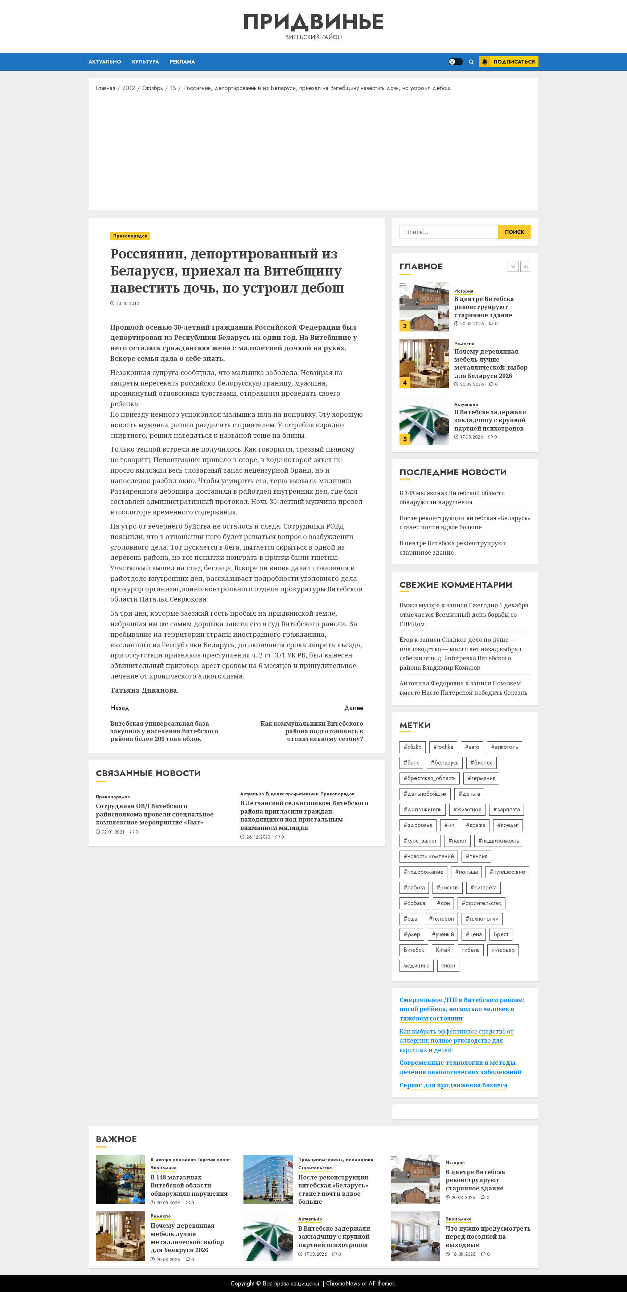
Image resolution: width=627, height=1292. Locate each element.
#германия (481, 778)
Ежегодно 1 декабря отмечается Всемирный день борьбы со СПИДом (463, 614)
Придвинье (313, 21)
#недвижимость (498, 840)
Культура (145, 61)
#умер (411, 934)
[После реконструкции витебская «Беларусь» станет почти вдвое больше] (268, 1179)
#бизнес (481, 762)
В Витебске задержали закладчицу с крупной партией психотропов (490, 420)
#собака (414, 903)
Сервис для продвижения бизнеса (453, 1085)
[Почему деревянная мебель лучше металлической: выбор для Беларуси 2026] (424, 363)
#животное (467, 809)
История (463, 291)
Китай (443, 950)
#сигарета (483, 887)
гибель (471, 950)
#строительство (481, 903)
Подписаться (514, 61)
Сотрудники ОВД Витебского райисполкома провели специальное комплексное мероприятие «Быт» (155, 814)
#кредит (508, 825)
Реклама (182, 61)
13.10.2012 (127, 304)
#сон (443, 903)
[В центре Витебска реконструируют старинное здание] (424, 306)
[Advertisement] (313, 150)
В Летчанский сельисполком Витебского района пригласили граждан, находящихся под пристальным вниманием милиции (304, 815)
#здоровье (418, 825)
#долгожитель (422, 809)
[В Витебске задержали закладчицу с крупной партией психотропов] (424, 420)
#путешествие (507, 872)
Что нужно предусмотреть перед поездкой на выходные (488, 1236)
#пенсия (476, 856)
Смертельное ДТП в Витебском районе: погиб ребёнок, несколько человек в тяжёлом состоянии (461, 1009)
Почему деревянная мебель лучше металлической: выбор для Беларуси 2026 (491, 363)
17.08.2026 (471, 437)
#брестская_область (429, 778)
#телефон (441, 918)
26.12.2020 (258, 837)
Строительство (315, 1168)
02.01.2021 (113, 832)
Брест (500, 934)
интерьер (503, 950)
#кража (475, 825)
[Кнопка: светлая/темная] (455, 61)
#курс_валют (420, 840)
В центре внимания (173, 1160)
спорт (448, 965)
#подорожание (423, 872)
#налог (457, 840)
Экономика (164, 1168)
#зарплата (506, 809)
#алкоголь (504, 747)
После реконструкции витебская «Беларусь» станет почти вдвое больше (464, 522)
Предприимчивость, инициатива (335, 1160)
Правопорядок (130, 236)
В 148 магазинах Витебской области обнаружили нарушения (189, 1185)
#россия (448, 887)
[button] (471, 62)
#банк (411, 762)
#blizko (412, 747)
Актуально (105, 61)
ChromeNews (343, 1283)
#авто (472, 747)
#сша (410, 918)
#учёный (443, 934)
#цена (474, 934)
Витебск (413, 950)
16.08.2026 (464, 1255)
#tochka (443, 747)
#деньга (469, 794)
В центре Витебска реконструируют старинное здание (484, 307)
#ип (449, 825)
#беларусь (445, 762)
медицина (416, 965)
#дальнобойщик (425, 794)
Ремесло (464, 344)
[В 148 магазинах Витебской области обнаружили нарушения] (120, 1179)
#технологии (482, 918)
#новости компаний (428, 856)
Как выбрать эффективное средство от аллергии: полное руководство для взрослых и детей (456, 1040)
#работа (414, 887)
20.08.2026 (472, 324)
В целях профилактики (292, 794)
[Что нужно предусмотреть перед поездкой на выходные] (415, 1236)
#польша (466, 872)
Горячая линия (213, 1160)
